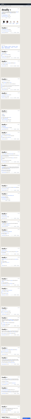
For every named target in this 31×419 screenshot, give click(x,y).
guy (18, 155)
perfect (11, 319)
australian (5, 197)
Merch (9, 17)
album (11, 283)
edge (9, 168)
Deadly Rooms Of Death (7, 47)
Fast (8, 94)
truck (7, 262)
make (12, 153)
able (3, 115)
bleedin (6, 216)
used (7, 187)
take (8, 134)
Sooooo (5, 250)
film (3, 216)
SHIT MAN (3, 96)
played (7, 359)
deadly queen (13, 46)
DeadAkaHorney (5, 384)
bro (10, 410)
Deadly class (9, 46)
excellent (9, 195)
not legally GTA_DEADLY (6, 16)
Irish (3, 80)
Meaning (3, 53)
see (7, 223)
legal (17, 11)
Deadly (2, 32)
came (3, 223)
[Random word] (26, 4)
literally (13, 320)
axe (6, 96)
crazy (6, 88)
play (5, 381)
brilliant (12, 349)
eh (8, 262)
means (6, 134)
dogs (14, 331)
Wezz (4, 190)
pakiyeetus (5, 393)
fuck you (4, 410)
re (5, 410)
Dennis (4, 251)
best (16, 349)
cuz (3, 333)
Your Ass (4, 97)
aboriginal (5, 231)
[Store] (28, 4)
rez (12, 331)
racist (3, 197)
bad (9, 319)
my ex (8, 322)
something (5, 82)
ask (9, 223)
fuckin (6, 188)
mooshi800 (5, 89)
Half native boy (5, 314)
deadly (2, 16)
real (4, 233)
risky (10, 82)
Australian (3, 29)
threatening (4, 126)
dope (5, 290)
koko (10, 333)
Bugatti (7, 293)
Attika (4, 32)
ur (4, 409)
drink (4, 127)
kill (3, 114)
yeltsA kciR (5, 226)
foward (12, 362)
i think (7, 54)
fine (6, 250)
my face (10, 137)
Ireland (11, 280)
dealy (5, 118)
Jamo (3, 188)
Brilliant (6, 215)
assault (13, 362)
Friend (4, 324)
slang (7, 29)
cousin (5, 54)
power (10, 153)
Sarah (4, 322)
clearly (7, 137)
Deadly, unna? (15, 47)
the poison (6, 127)
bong (4, 64)
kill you (7, 94)
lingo (7, 231)
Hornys (9, 362)
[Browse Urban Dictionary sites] (3, 4)
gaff (4, 188)
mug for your (7, 224)
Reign (11, 360)
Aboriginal (5, 29)
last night (7, 118)
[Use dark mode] (29, 4)
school (2, 167)
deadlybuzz (12, 47)
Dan (8, 155)
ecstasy (9, 134)
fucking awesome (10, 290)
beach (16, 251)
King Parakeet (5, 172)
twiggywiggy (5, 235)
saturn (13, 157)
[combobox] (16, 4)
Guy (3, 85)
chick (8, 251)
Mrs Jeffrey (5, 354)
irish (10, 187)
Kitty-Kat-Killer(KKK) (5, 119)
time (10, 12)
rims (4, 262)
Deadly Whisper (6, 46)
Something (3, 94)
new (2, 12)
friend (5, 409)
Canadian (3, 259)
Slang (2, 290)
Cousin (3, 56)
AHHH (10, 117)
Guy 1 (3, 135)
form (3, 215)
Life (2, 126)
